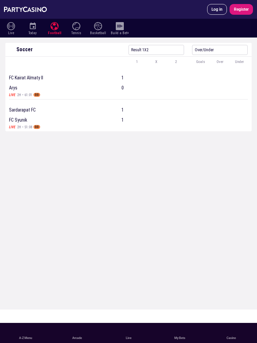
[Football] (54, 25)
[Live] (11, 25)
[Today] (33, 25)
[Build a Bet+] (120, 25)
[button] (128, 62)
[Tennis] (76, 25)
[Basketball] (98, 25)
